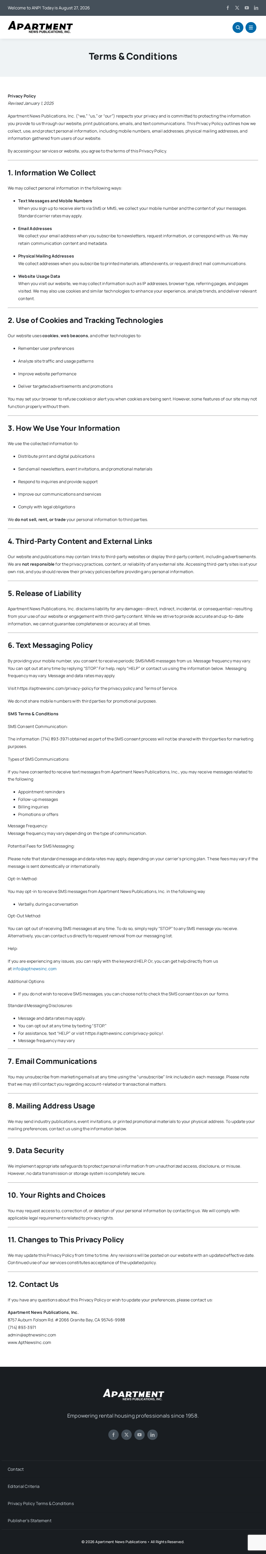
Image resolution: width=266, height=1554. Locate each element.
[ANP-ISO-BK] (40, 23)
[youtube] (247, 8)
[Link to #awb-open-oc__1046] (237, 27)
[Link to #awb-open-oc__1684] (250, 27)
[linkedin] (256, 8)
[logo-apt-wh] (133, 1389)
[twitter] (237, 8)
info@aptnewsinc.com (35, 969)
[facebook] (228, 8)
